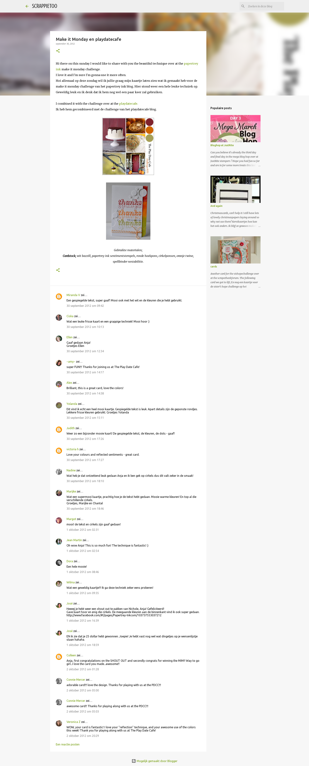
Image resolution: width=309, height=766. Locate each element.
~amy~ (71, 361)
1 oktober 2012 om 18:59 (83, 645)
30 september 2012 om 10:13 (85, 326)
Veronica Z (73, 721)
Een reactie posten (68, 744)
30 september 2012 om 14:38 (85, 393)
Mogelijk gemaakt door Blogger (156, 761)
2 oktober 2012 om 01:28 (83, 669)
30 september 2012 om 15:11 (85, 417)
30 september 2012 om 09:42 (85, 305)
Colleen (71, 655)
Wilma (71, 582)
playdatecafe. (128, 103)
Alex (69, 382)
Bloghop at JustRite (222, 145)
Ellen (70, 337)
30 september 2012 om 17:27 (85, 460)
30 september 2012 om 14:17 (85, 372)
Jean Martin (74, 540)
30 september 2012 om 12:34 (85, 351)
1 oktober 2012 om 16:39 (83, 620)
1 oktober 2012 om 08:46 (83, 572)
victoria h (73, 449)
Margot (71, 519)
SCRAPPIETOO (44, 6)
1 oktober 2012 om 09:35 (83, 593)
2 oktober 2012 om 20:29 (83, 735)
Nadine (71, 470)
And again (216, 205)
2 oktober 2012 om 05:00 (83, 690)
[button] (58, 51)
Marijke (72, 491)
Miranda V (73, 295)
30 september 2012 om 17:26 (85, 438)
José (70, 603)
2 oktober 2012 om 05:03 (83, 711)
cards (213, 266)
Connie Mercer (76, 679)
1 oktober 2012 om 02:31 (83, 529)
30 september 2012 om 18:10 (85, 481)
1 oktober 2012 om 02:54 (83, 550)
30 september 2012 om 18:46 (85, 508)
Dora (70, 561)
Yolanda (72, 403)
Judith (71, 428)
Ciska (70, 316)
